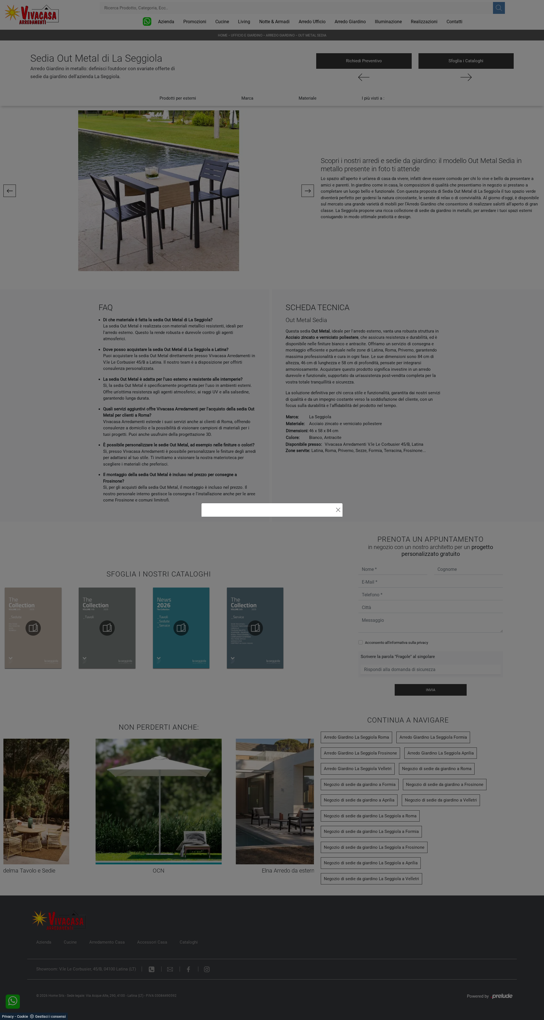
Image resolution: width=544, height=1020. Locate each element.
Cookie (22, 1016)
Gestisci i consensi (50, 1016)
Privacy (8, 1016)
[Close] (338, 510)
